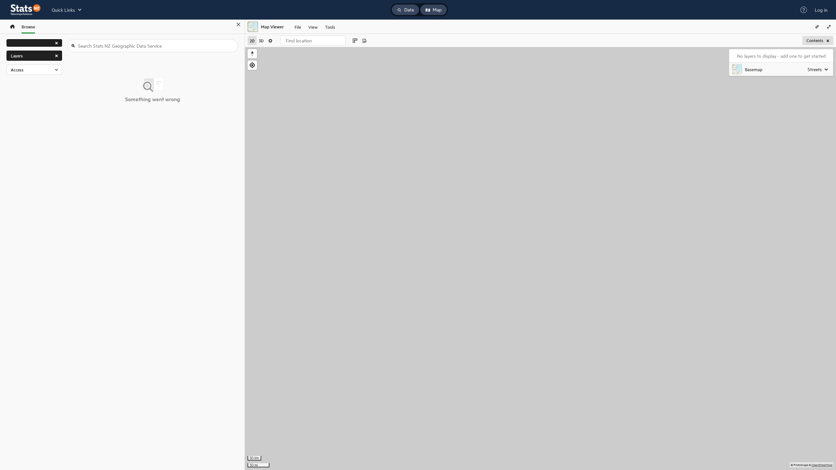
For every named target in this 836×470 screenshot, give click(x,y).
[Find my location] (252, 65)
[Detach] (229, 24)
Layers (17, 56)
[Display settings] (270, 40)
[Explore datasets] (12, 27)
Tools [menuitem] (330, 27)
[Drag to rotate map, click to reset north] (252, 53)
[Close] (238, 24)
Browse (28, 27)
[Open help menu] (803, 10)
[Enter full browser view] (828, 26)
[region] (540, 258)
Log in (821, 10)
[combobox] (313, 40)
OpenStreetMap (822, 464)
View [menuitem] (313, 27)
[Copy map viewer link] (817, 26)
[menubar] (315, 26)
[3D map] (261, 40)
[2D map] (252, 40)
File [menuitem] (298, 27)
